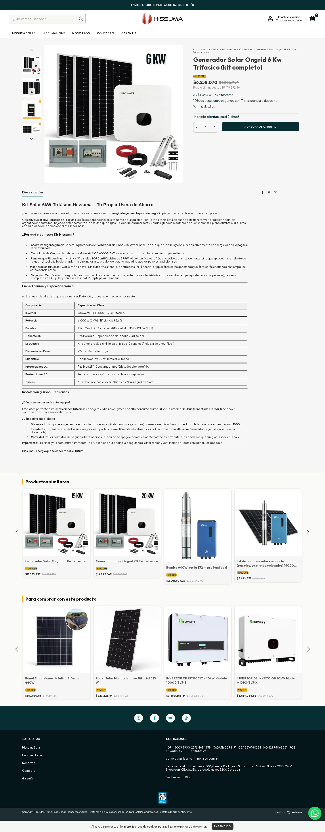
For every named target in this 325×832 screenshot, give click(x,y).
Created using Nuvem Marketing (162, 82)
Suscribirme (162, 69)
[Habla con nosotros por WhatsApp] (314, 813)
